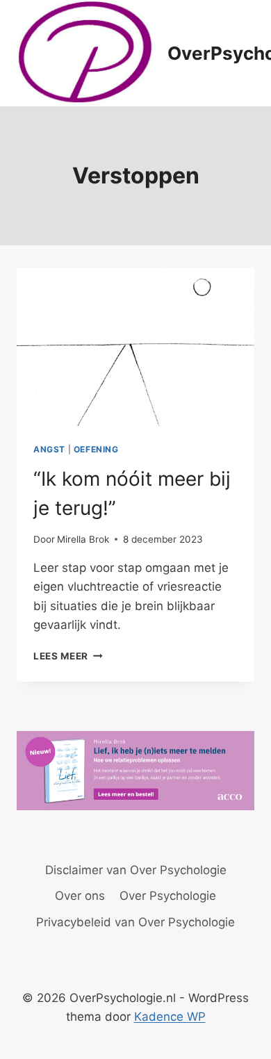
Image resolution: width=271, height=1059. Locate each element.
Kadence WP (170, 1017)
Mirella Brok (83, 539)
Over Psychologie (168, 896)
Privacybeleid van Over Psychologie (135, 922)
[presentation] (135, 347)
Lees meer (68, 656)
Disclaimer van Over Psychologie (136, 870)
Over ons (80, 896)
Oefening (96, 449)
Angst (49, 449)
